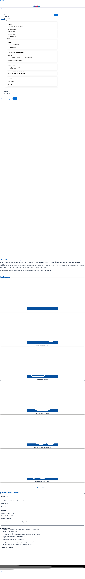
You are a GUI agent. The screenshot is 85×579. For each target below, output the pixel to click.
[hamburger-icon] (56, 15)
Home (5, 14)
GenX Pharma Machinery (6, 0)
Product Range (8, 18)
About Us (6, 16)
